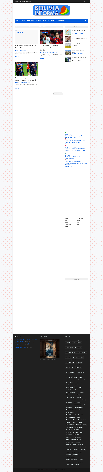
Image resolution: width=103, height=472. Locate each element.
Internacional (69, 399)
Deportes (68, 367)
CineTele (67, 155)
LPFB (84, 404)
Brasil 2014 (81, 350)
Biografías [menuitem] (46, 20)
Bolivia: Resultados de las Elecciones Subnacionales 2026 (24, 346)
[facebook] (84, 1)
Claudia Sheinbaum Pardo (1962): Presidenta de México (74, 136)
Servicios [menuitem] (38, 20)
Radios (74, 444)
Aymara (79, 342)
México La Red (68, 134)
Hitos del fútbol (75, 394)
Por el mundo (69, 434)
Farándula (68, 379)
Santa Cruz (67, 220)
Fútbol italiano (69, 389)
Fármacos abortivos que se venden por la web (80, 44)
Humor (82, 394)
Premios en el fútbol (77, 437)
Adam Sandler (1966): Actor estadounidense (72, 157)
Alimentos (68, 342)
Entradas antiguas (57, 93)
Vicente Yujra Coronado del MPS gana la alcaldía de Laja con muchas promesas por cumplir (75, 150)
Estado (75, 377)
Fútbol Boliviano (69, 387)
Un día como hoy (70, 462)
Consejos (68, 360)
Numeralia (78, 424)
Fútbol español (78, 387)
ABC (67, 340)
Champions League (70, 352)
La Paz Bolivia (69, 402)
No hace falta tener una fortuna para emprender (79, 31)
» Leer (16, 56)
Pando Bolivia (77, 429)
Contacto (29, 1)
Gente (81, 389)
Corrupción (79, 362)
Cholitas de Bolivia (81, 352)
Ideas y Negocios (70, 397)
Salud (67, 447)
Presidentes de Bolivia (76, 439)
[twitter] (87, 1)
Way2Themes (49, 470)
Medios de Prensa (79, 407)
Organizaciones (69, 427)
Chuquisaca (68, 224)
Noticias (80, 422)
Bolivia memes (69, 347)
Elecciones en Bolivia (70, 372)
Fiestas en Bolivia (82, 379)
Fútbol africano (69, 384)
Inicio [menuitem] (18, 20)
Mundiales (80, 414)
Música (74, 419)
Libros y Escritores (77, 404)
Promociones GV (70, 442)
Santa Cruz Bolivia (75, 447)
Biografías (75, 345)
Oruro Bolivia (69, 429)
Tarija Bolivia (80, 452)
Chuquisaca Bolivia (70, 355)
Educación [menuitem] (61, 20)
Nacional (68, 422)
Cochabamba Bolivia (78, 357)
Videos (67, 464)
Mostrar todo (59, 27)
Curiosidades (82, 365)
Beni (78, 224)
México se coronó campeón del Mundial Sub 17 (25, 47)
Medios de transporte (71, 409)
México (79, 409)
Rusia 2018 (80, 444)
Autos (74, 342)
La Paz (66, 218)
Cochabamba (80, 218)
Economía (78, 367)
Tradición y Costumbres (71, 459)
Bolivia (81, 345)
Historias (68, 394)
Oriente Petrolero (79, 427)
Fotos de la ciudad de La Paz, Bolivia (78, 51)
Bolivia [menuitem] (23, 20)
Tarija (78, 222)
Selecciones (75, 449)
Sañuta (83, 447)
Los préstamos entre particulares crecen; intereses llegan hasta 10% (79, 37)
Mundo (78, 417)
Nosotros (22, 1)
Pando (66, 226)
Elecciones (75, 370)
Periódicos (68, 432)
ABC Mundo (72, 340)
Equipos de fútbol (70, 375)
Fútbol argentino (78, 384)
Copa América (75, 360)
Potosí (66, 222)
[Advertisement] (76, 88)
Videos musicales (75, 464)
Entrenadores (81, 372)
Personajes (75, 432)
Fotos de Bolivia (69, 382)
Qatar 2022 (68, 444)
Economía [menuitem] (53, 20)
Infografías (78, 397)
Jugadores (82, 399)
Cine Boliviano (80, 355)
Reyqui (17, 50)
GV (77, 392)
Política (81, 432)
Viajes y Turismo (80, 462)
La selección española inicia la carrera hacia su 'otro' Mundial (25, 79)
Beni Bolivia (68, 345)
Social (67, 452)
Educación (68, 370)
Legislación (68, 404)
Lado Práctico (77, 402)
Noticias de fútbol (70, 424)
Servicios (83, 449)
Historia (82, 392)
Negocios (74, 422)
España (77, 375)
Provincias (78, 442)
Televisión (75, 454)
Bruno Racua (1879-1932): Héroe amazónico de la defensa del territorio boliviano (79, 59)
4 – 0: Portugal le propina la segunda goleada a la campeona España (50, 48)
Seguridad (68, 449)
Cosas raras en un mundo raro (73, 161)
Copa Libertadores (70, 362)
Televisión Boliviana (70, 457)
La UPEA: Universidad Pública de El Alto (75, 140)
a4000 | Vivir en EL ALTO (71, 147)
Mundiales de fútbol (70, 417)
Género (76, 389)
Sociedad (73, 452)
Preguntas (68, 437)
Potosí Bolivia (77, 434)
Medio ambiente (69, 407)
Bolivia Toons (78, 347)
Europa (80, 377)
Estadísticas (69, 377)
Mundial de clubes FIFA (71, 414)
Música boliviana (82, 419)
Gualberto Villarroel (70, 392)
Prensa (67, 439)
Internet (76, 399)
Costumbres (69, 365)
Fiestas (74, 379)
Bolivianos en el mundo (71, 350)
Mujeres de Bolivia (70, 412)
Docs (73, 367)
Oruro (78, 220)
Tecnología (68, 454)
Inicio (16, 1)
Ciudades (68, 357)
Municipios (68, 419)
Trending (81, 459)
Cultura (75, 365)
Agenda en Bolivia (81, 340)
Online (84, 424)
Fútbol (76, 382)
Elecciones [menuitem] (30, 20)
